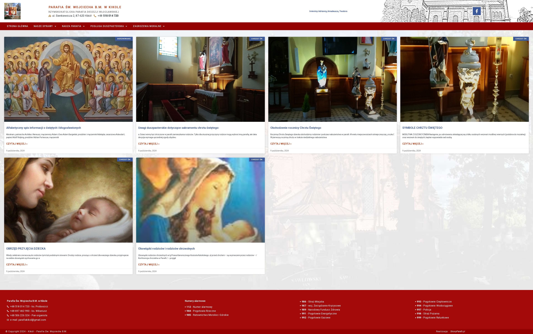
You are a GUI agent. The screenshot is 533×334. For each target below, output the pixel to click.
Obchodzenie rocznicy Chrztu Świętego (295, 127)
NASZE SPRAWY (43, 26)
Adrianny (322, 11)
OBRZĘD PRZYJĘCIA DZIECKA (26, 248)
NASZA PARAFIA (71, 26)
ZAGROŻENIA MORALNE (147, 26)
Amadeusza (333, 11)
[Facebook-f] (476, 11)
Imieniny (313, 11)
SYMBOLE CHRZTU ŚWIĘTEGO (422, 127)
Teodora (343, 11)
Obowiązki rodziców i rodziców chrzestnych (166, 248)
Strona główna (17, 26)
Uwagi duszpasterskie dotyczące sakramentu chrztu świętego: (178, 127)
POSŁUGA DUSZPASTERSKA (107, 26)
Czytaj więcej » (16, 143)
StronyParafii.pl (457, 331)
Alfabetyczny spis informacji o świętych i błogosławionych (43, 127)
